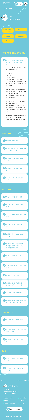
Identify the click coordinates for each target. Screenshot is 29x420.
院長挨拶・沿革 (8, 397)
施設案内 (6, 400)
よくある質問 (23, 397)
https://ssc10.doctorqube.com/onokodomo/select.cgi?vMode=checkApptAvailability (16, 117)
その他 (8, 41)
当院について (21, 29)
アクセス (22, 400)
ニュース (22, 403)
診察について (8, 36)
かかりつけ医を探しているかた (8, 30)
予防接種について (21, 36)
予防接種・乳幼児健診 (9, 403)
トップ (3, 8)
